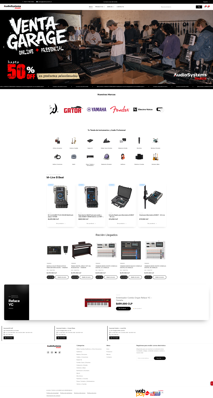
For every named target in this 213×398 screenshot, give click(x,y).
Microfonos (80, 376)
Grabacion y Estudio (82, 365)
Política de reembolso (66, 393)
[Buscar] (199, 6)
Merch (78, 373)
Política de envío (91, 393)
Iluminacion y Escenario (83, 370)
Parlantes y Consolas (82, 378)
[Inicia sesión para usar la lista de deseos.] (53, 258)
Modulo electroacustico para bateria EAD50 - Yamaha (57, 266)
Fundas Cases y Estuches (83, 362)
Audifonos (79, 351)
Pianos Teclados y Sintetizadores (86, 381)
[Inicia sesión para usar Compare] (57, 258)
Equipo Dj (79, 359)
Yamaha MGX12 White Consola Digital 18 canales (155, 266)
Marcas (108, 354)
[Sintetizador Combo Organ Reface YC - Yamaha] (98, 302)
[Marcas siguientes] (162, 110)
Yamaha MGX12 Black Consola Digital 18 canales (131, 266)
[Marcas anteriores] (51, 110)
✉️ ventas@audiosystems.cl (44, 1)
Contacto (109, 357)
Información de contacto (53, 395)
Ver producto (60, 223)
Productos (109, 351)
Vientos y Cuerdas (82, 384)
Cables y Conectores (82, 357)
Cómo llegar (9, 337)
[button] (57, 141)
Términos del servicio (79, 393)
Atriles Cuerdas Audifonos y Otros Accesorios (89, 349)
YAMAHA (49, 263)
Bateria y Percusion (82, 354)
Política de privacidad (52, 393)
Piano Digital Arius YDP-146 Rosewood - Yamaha (81, 266)
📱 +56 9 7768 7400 (28, 1)
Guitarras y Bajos (81, 368)
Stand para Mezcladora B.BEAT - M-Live (152, 215)
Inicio (107, 349)
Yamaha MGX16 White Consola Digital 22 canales (106, 266)
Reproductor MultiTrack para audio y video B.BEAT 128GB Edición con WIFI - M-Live (90, 216)
